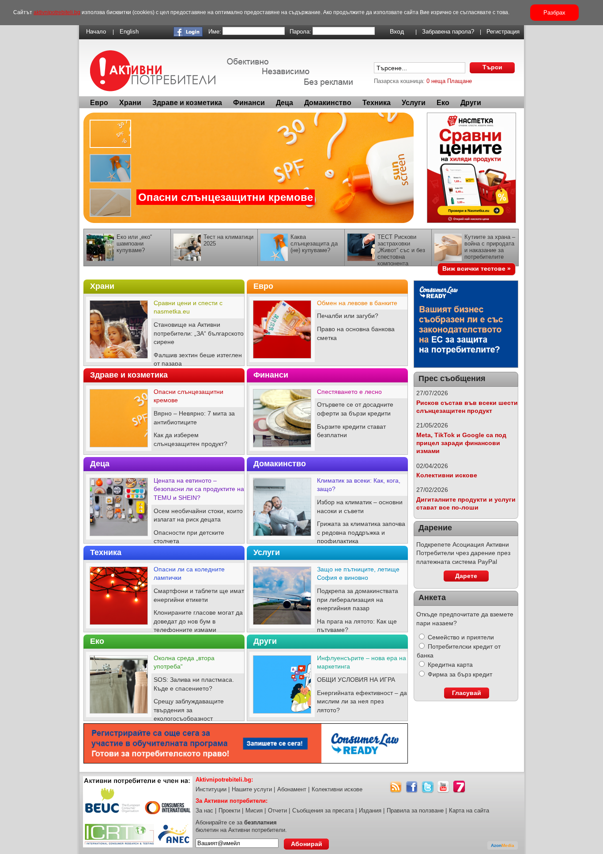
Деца (284, 102)
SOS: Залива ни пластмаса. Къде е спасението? (194, 684)
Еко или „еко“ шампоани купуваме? (134, 243)
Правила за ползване (415, 810)
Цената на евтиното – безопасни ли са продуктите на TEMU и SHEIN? (199, 489)
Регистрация (503, 31)
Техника (376, 102)
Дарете (466, 575)
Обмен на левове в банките (357, 302)
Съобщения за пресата (323, 810)
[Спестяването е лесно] (282, 449)
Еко (443, 102)
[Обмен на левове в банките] (282, 360)
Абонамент (291, 789)
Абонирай (306, 843)
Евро (99, 102)
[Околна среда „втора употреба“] (118, 715)
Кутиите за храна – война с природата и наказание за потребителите (489, 247)
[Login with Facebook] (188, 34)
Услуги (414, 102)
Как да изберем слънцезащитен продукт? (190, 439)
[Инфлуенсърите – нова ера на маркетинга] (282, 715)
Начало (96, 31)
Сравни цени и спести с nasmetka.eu (188, 307)
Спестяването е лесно (349, 391)
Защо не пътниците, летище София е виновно (358, 574)
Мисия (254, 810)
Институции (211, 789)
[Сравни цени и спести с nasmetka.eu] (118, 360)
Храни (130, 102)
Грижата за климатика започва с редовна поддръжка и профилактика (361, 532)
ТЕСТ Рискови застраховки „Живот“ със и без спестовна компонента (401, 250)
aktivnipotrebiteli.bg (57, 12)
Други (470, 102)
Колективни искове (446, 475)
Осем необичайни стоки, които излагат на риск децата (198, 515)
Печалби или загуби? (347, 315)
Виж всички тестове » (476, 268)
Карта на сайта (469, 810)
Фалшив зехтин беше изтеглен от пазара (198, 359)
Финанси (249, 102)
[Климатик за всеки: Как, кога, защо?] (282, 538)
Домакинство (327, 102)
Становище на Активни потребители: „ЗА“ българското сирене (199, 333)
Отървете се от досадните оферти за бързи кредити (355, 409)
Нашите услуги (252, 789)
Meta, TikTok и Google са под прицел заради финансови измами (461, 443)
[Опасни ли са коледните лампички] (118, 626)
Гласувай (466, 692)
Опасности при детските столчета (189, 537)
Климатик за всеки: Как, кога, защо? (358, 485)
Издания (370, 810)
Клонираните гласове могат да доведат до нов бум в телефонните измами (198, 621)
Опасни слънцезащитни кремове (225, 197)
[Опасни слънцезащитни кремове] (248, 168)
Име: (214, 31)
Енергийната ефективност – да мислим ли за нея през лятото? (362, 701)
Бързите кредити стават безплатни (351, 431)
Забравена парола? (448, 31)
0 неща (435, 81)
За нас (204, 810)
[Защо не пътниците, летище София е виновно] (282, 626)
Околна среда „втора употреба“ (184, 662)
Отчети (277, 810)
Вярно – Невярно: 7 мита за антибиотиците (194, 418)
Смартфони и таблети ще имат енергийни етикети (199, 595)
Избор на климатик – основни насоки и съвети (360, 506)
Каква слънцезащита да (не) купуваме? (314, 243)
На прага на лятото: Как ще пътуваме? (357, 626)
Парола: (300, 31)
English (129, 31)
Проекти (229, 810)
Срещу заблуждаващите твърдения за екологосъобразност (189, 710)
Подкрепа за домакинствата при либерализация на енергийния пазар (357, 599)
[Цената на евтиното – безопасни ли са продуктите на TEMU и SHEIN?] (118, 538)
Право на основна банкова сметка (356, 333)
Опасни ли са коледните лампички (189, 574)
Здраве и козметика (187, 102)
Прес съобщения (452, 378)
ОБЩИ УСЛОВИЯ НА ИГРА (356, 679)
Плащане (459, 81)
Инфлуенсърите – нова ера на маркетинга (361, 662)
